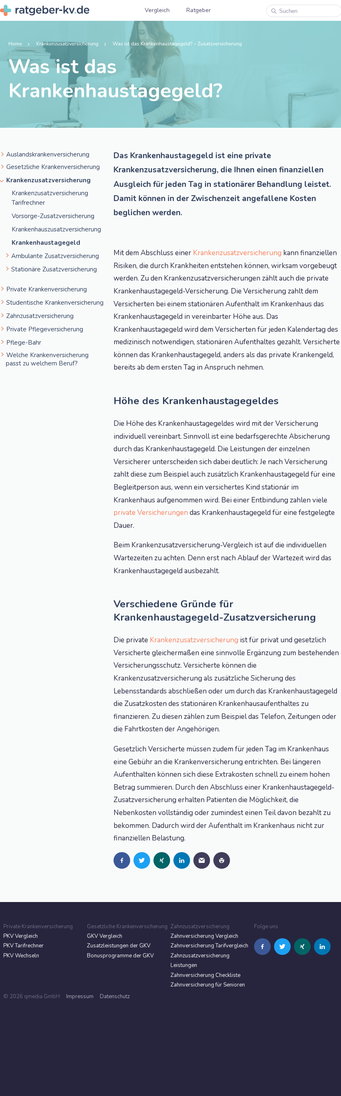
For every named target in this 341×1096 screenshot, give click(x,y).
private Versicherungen (151, 512)
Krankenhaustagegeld (46, 243)
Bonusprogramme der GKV (120, 955)
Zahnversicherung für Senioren (207, 985)
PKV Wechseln (21, 955)
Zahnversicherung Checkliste (205, 975)
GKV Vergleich (104, 936)
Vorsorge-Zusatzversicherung (53, 216)
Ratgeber (198, 10)
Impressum (80, 996)
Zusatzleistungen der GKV (119, 945)
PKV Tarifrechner (23, 945)
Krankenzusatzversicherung (237, 253)
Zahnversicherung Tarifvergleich (209, 945)
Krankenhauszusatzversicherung (56, 229)
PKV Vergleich (20, 936)
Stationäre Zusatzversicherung (54, 269)
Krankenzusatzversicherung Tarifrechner (50, 198)
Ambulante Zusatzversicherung (55, 256)
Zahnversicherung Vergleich (204, 936)
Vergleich (157, 10)
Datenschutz (115, 996)
